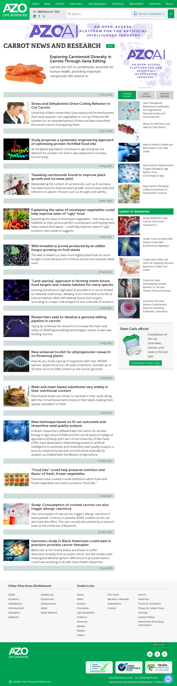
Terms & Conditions (149, 603)
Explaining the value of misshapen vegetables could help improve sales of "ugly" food (73, 212)
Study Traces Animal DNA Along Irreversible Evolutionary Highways (158, 242)
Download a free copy (145, 363)
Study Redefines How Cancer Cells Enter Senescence (155, 221)
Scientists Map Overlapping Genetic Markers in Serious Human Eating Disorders (157, 285)
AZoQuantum (48, 603)
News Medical (49, 612)
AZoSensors (47, 599)
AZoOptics (14, 612)
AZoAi (44, 608)
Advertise (143, 599)
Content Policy (146, 617)
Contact (112, 608)
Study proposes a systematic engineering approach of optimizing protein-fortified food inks (72, 142)
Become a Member (118, 599)
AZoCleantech (16, 608)
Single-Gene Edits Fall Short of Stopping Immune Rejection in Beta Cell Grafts (158, 264)
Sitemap (143, 612)
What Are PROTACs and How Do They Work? (156, 125)
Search (142, 594)
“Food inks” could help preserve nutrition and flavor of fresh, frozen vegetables (68, 472)
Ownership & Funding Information (151, 623)
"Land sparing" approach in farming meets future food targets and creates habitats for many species (72, 283)
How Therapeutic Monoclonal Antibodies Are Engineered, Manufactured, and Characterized (156, 109)
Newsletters (114, 603)
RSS (110, 46)
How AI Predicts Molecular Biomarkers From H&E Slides (158, 148)
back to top (158, 644)
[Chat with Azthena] (168, 679)
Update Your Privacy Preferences (31, 681)
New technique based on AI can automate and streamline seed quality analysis (68, 424)
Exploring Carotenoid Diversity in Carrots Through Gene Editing (80, 58)
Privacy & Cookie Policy (151, 608)
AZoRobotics (15, 603)
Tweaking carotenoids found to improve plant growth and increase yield (68, 177)
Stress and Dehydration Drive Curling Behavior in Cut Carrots (70, 105)
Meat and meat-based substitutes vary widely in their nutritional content (69, 389)
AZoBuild (13, 617)
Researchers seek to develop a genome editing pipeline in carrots (68, 319)
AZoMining (47, 594)
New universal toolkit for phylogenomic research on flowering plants (71, 354)
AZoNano (13, 599)
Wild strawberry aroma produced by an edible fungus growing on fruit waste (68, 248)
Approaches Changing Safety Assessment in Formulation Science (156, 189)
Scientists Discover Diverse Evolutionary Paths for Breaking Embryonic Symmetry (155, 306)
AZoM (11, 594)
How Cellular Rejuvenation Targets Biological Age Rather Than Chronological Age (158, 170)
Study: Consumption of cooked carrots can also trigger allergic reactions (70, 507)
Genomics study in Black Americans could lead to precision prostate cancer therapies (71, 543)
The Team (113, 594)
